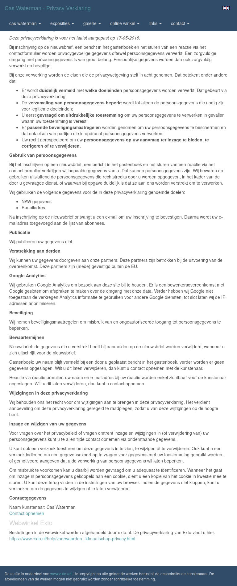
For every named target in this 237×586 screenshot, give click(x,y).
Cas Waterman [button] (23, 23)
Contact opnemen (26, 513)
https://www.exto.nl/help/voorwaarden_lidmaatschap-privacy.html (72, 538)
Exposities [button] (60, 23)
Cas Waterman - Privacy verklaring (48, 8)
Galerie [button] (90, 23)
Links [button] (154, 23)
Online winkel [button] (123, 23)
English (226, 8)
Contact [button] (178, 23)
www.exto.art (61, 573)
